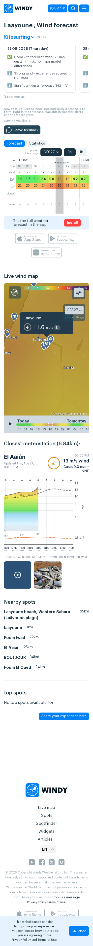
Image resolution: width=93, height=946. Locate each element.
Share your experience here (64, 716)
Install (72, 223)
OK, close (79, 931)
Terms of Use (47, 939)
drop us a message (66, 897)
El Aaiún (15, 457)
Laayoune (32, 318)
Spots (46, 816)
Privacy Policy (36, 902)
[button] (68, 463)
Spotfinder (46, 824)
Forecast (14, 143)
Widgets (46, 831)
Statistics (37, 143)
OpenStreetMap (63, 414)
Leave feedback (25, 130)
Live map (46, 808)
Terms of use (56, 902)
